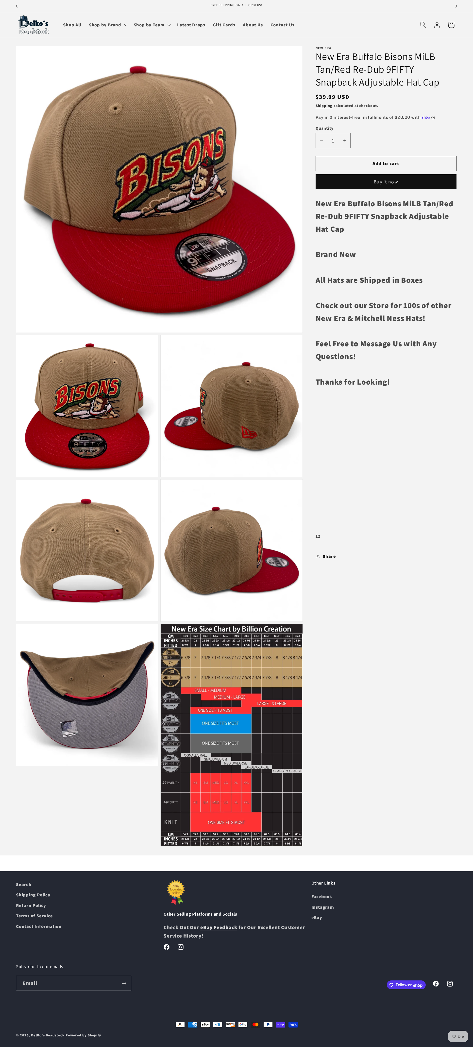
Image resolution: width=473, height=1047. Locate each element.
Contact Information (39, 926)
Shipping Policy (33, 895)
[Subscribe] (124, 983)
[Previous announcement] (16, 6)
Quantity (325, 128)
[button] (107, 24)
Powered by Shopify (83, 1035)
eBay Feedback (218, 927)
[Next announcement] (456, 6)
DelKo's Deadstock (47, 1035)
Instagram (322, 907)
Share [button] (329, 556)
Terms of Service (34, 916)
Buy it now (386, 181)
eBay (316, 918)
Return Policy (31, 905)
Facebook (321, 897)
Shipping (324, 105)
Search (24, 884)
